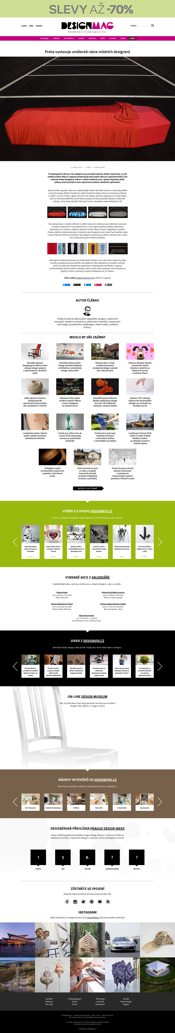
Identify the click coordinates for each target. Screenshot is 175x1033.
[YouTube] (99, 901)
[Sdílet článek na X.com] (77, 284)
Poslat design (126, 1001)
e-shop (24, 25)
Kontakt (49, 998)
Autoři (74, 1001)
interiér (81, 38)
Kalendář (100, 1001)
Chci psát (49, 1004)
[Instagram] (75, 901)
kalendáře (101, 577)
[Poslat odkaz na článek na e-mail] (108, 284)
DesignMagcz (93, 917)
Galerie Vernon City (85, 277)
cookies (106, 1022)
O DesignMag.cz (74, 998)
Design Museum (94, 696)
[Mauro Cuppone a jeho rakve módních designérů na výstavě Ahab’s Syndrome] (87, 109)
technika (112, 38)
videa (31, 25)
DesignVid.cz (93, 640)
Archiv (74, 1004)
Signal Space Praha (86, 615)
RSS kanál (100, 998)
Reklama (49, 1001)
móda (102, 38)
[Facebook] (67, 901)
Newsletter (100, 1004)
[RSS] (108, 901)
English (126, 1004)
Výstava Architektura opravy (113, 592)
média (123, 38)
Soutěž (126, 998)
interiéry (39, 25)
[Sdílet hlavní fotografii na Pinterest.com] (98, 284)
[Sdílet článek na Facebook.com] (66, 284)
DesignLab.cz (92, 1029)
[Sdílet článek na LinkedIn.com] (87, 284)
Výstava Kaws (61, 592)
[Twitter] (83, 901)
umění (132, 38)
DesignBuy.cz (101, 511)
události (56, 38)
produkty (92, 38)
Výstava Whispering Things (62, 604)
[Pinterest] (91, 901)
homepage (44, 38)
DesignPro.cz (105, 779)
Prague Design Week (107, 828)
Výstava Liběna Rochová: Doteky (113, 604)
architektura (69, 38)
